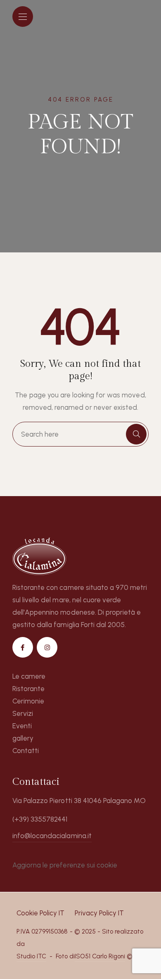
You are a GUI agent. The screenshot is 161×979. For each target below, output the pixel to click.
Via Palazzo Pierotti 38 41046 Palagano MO (79, 800)
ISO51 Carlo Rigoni (100, 956)
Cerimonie (28, 701)
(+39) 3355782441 (39, 819)
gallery (22, 738)
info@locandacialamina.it (52, 836)
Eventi (22, 726)
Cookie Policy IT (40, 913)
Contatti (25, 750)
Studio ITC (31, 956)
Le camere (28, 676)
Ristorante (28, 688)
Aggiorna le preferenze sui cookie (64, 865)
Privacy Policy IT (99, 913)
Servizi (22, 713)
